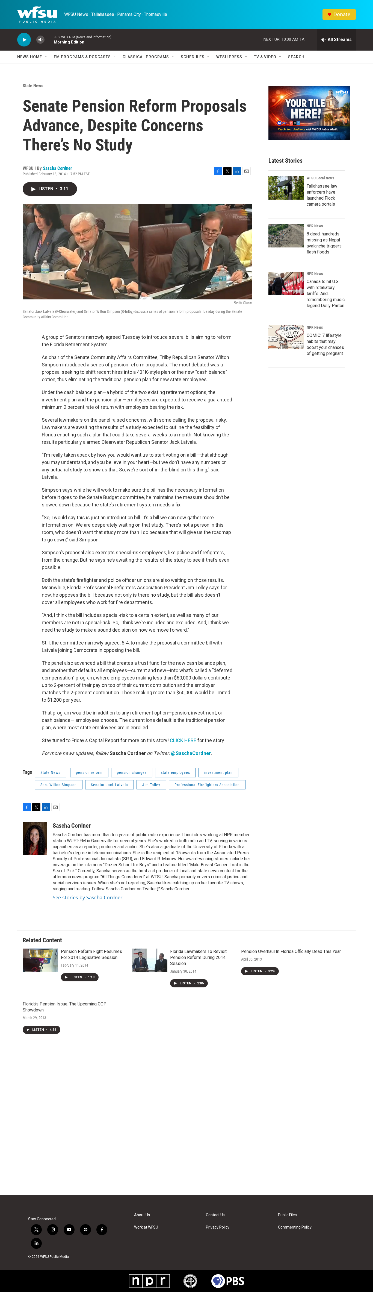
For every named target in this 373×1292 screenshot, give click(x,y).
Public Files (287, 1215)
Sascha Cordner (57, 168)
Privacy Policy (217, 1227)
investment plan (218, 772)
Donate (341, 14)
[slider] (49, 39)
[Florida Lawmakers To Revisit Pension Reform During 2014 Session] (149, 960)
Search (296, 57)
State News (33, 85)
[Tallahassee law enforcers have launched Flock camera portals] (286, 188)
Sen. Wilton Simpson (58, 785)
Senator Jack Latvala (109, 785)
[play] (24, 40)
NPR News (315, 226)
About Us (142, 1215)
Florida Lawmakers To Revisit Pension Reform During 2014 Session (198, 957)
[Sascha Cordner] (35, 838)
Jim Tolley (151, 785)
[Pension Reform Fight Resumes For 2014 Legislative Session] (40, 960)
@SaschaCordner (191, 753)
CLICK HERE (183, 740)
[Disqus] (186, 1121)
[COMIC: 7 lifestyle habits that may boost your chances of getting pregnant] (286, 337)
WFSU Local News (320, 178)
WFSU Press (229, 57)
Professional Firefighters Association (207, 785)
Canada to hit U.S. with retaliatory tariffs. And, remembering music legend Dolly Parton (326, 293)
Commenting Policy (295, 1227)
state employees (175, 772)
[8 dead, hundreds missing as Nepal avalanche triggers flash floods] (286, 235)
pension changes (132, 772)
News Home (29, 57)
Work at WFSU (146, 1227)
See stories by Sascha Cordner (87, 897)
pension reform (89, 772)
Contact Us (215, 1215)
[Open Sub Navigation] (46, 57)
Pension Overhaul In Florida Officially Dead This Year (291, 951)
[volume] (40, 40)
